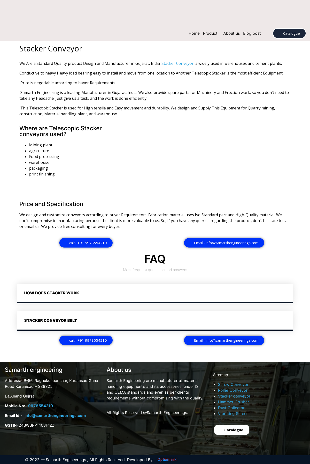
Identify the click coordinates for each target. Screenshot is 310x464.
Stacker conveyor (234, 396)
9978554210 (40, 405)
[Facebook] (11, 443)
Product (210, 33)
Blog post (252, 33)
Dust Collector (231, 407)
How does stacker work (51, 292)
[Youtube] (28, 443)
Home (194, 33)
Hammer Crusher (233, 401)
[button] (211, 33)
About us (231, 33)
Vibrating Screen (233, 413)
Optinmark (167, 459)
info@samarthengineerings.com (55, 415)
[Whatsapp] (45, 443)
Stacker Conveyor (178, 63)
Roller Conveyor (233, 390)
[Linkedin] (62, 443)
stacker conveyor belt (50, 320)
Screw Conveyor (233, 384)
